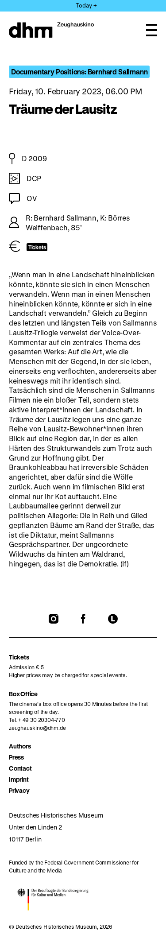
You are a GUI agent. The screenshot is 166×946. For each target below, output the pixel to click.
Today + (86, 5)
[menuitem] (83, 746)
